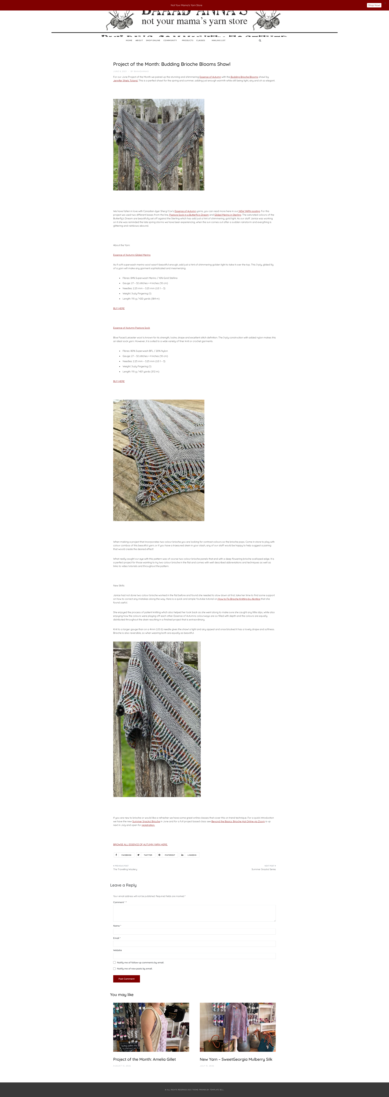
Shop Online (153, 40)
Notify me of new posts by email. (134, 968)
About (139, 40)
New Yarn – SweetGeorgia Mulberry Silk (236, 1059)
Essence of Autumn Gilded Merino (132, 254)
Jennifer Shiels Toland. (125, 80)
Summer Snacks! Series (264, 869)
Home (129, 40)
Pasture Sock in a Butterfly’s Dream (189, 214)
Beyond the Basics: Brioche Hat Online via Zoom (238, 821)
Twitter (148, 855)
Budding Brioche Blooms (244, 76)
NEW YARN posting (249, 211)
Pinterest (170, 855)
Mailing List (219, 40)
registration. (148, 825)
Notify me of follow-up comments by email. (140, 962)
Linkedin (192, 855)
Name (117, 925)
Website (117, 950)
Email (116, 938)
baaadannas (141, 71)
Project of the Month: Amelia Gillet (144, 1059)
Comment (119, 902)
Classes (200, 40)
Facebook (126, 855)
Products (187, 40)
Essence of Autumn (210, 76)
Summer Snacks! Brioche (146, 821)
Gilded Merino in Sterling (227, 214)
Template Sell (217, 1090)
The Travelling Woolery (125, 869)
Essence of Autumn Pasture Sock (131, 327)
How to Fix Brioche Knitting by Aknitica (238, 598)
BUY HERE (119, 308)
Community (170, 40)
